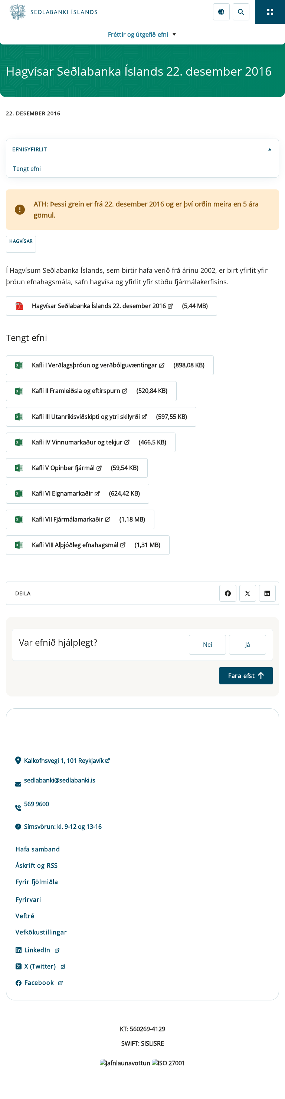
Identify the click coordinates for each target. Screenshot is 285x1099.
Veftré (25, 916)
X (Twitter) (40, 966)
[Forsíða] (80, 12)
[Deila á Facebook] (227, 593)
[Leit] (241, 11)
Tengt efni (27, 169)
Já (247, 644)
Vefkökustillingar (41, 932)
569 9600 (36, 804)
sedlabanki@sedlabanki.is (59, 780)
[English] (221, 11)
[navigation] (270, 12)
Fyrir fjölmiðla (37, 882)
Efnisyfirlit (29, 149)
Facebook (38, 983)
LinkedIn (37, 950)
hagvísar (21, 241)
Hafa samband (38, 849)
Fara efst (241, 676)
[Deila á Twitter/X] (247, 593)
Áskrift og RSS (37, 865)
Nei (207, 644)
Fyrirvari (28, 900)
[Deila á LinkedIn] (267, 593)
